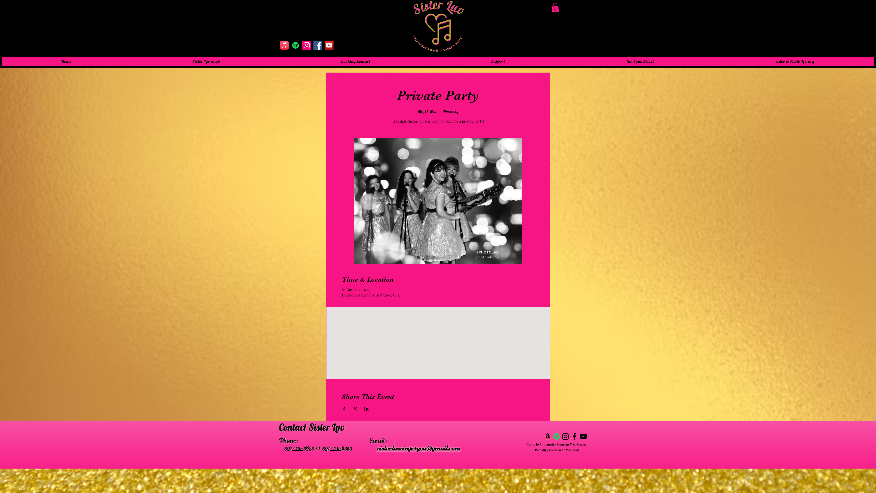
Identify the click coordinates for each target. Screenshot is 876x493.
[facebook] (574, 436)
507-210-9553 (337, 449)
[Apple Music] (284, 45)
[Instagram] (306, 45)
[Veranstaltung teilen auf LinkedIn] (366, 409)
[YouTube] (329, 45)
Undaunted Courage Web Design (563, 444)
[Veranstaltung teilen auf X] (355, 409)
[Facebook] (317, 45)
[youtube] (583, 436)
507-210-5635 (299, 449)
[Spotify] (295, 45)
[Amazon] (547, 436)
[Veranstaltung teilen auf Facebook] (344, 409)
